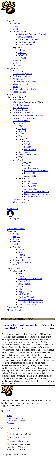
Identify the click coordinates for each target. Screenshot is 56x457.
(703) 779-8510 (17, 437)
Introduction (18, 99)
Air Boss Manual (32, 189)
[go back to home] (7, 395)
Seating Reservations (27, 154)
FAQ (20, 157)
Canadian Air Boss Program (37, 194)
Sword (27, 141)
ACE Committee (26, 37)
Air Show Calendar (21, 120)
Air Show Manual (21, 110)
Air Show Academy (22, 76)
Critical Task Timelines (23, 112)
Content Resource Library (24, 81)
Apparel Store (19, 78)
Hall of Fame (30, 149)
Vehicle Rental (19, 92)
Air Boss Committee (27, 42)
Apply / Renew (31, 168)
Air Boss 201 (30, 186)
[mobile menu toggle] (2, 16)
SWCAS (22, 58)
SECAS (22, 52)
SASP (15, 86)
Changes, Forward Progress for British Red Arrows (20, 326)
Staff (15, 63)
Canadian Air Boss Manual (36, 191)
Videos (10, 94)
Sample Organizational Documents (28, 115)
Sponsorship (24, 152)
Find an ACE (30, 173)
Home (9, 415)
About (21, 126)
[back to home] (8, 13)
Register (22, 128)
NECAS (22, 50)
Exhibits (22, 133)
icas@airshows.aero (19, 441)
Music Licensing (20, 84)
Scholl (27, 144)
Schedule (22, 131)
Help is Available (20, 107)
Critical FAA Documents (24, 118)
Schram (27, 147)
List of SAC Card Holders (36, 170)
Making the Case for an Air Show (28, 102)
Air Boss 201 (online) (22, 73)
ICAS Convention (15, 418)
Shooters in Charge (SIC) (24, 89)
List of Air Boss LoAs (34, 196)
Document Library (21, 199)
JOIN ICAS (12, 208)
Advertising (18, 71)
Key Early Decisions (22, 105)
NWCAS (22, 55)
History (16, 26)
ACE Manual (30, 176)
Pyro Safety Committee (28, 39)
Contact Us (18, 65)
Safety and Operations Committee (33, 34)
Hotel (20, 136)
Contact (10, 423)
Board (15, 29)
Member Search (20, 202)
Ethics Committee (26, 44)
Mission (16, 23)
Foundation (18, 60)
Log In (16, 218)
